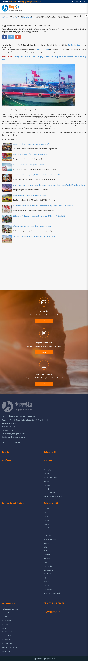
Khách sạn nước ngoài (50, 477)
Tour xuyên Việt (6, 636)
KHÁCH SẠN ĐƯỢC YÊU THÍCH (53, 497)
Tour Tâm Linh (6, 651)
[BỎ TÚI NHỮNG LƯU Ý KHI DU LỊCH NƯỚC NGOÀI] (7, 167)
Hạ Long (46, 466)
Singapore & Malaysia (50, 539)
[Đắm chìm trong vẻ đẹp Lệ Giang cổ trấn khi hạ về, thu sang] (7, 229)
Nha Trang (47, 481)
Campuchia (47, 555)
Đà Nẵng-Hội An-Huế (50, 470)
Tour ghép (4, 628)
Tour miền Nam (6, 620)
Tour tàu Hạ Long (7, 643)
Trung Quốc (47, 535)
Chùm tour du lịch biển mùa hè (13, 503)
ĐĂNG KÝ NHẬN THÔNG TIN (54, 603)
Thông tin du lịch (63, 16)
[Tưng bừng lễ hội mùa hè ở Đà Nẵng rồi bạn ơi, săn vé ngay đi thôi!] (7, 239)
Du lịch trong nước (21, 16)
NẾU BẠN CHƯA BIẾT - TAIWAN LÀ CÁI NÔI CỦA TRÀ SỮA (31, 144)
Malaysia (46, 597)
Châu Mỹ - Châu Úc (49, 574)
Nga (45, 578)
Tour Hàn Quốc (48, 585)
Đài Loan (46, 551)
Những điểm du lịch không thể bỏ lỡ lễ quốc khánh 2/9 (30, 195)
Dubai (45, 547)
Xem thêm (44, 321)
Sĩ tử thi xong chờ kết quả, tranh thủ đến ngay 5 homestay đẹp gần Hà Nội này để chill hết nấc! (43, 206)
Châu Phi (46, 520)
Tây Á (45, 562)
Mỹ (45, 512)
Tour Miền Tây (6, 639)
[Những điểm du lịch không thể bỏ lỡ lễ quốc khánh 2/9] (7, 198)
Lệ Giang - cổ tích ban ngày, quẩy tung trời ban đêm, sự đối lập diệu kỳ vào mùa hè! (39, 216)
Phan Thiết (47, 485)
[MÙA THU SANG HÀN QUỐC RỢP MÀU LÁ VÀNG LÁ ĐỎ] (7, 157)
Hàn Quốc (47, 528)
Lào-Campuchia (48, 570)
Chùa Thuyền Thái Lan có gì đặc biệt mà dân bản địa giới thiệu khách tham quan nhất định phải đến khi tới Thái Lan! (49, 185)
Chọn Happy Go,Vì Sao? (52, 611)
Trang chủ (8, 16)
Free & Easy (5, 624)
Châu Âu (46, 509)
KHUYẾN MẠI (6, 460)
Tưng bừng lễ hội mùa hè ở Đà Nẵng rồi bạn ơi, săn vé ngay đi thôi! (34, 236)
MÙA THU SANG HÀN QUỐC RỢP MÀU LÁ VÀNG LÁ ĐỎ (30, 154)
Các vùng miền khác (50, 493)
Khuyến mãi (77, 16)
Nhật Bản (46, 524)
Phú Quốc (47, 489)
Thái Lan (46, 532)
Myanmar (46, 543)
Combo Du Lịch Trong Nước (10, 609)
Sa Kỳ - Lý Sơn (43, 49)
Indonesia (47, 558)
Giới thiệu (5, 452)
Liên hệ (6, 26)
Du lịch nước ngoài (38, 16)
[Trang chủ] (12, 8)
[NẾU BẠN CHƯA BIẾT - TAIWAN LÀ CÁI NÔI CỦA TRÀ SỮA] (7, 147)
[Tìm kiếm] (4, 35)
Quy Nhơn (47, 474)
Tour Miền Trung (6, 617)
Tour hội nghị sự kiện (8, 632)
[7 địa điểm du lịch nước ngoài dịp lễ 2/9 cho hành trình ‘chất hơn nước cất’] (7, 178)
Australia (46, 581)
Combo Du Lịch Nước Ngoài (52, 593)
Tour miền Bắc (6, 613)
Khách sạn (51, 16)
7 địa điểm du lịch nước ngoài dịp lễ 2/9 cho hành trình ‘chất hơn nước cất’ (36, 175)
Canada (46, 516)
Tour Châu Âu (48, 566)
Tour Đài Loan (48, 589)
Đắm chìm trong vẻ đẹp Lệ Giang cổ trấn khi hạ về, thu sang (32, 226)
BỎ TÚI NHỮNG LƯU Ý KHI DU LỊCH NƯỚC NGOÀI (28, 165)
